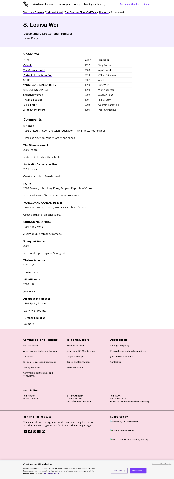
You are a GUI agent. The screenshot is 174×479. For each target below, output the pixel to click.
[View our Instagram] (34, 432)
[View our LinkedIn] (39, 432)
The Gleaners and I (34, 70)
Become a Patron (75, 345)
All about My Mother (34, 109)
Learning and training (69, 4)
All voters (104, 12)
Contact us (115, 361)
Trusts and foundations (78, 361)
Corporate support (76, 356)
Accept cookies (138, 470)
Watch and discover (43, 4)
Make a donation (75, 367)
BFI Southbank (75, 395)
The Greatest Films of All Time (81, 12)
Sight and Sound (54, 12)
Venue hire (28, 356)
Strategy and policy (119, 345)
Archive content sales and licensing (40, 350)
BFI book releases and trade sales (39, 361)
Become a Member (130, 4)
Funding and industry (95, 4)
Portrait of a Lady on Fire (37, 75)
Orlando (27, 65)
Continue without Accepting (162, 464)
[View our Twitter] (25, 432)
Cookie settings (119, 470)
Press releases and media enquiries (128, 350)
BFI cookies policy (51, 473)
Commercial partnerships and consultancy (38, 374)
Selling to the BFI (31, 367)
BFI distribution (31, 345)
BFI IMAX (115, 395)
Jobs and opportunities (121, 356)
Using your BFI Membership (81, 350)
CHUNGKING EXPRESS (35, 89)
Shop (146, 4)
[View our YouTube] (43, 432)
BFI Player (29, 395)
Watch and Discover (33, 12)
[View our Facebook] (30, 432)
